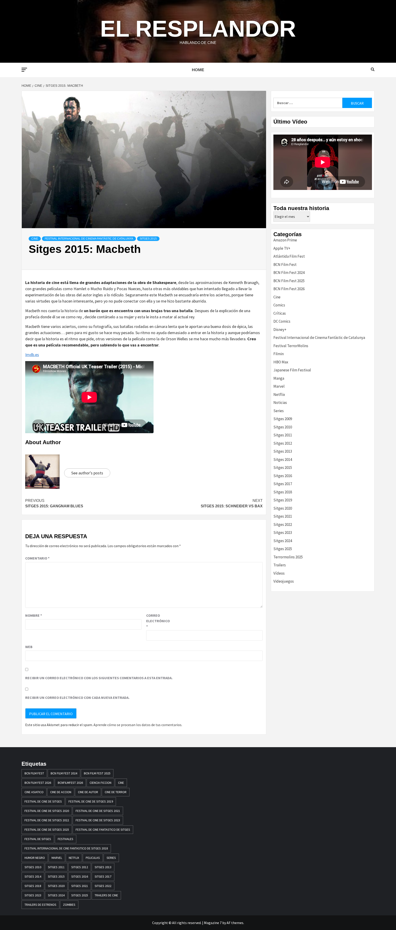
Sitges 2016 (282, 475)
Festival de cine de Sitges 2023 (98, 820)
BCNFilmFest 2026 (70, 783)
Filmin (278, 353)
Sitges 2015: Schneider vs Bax (232, 503)
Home (198, 70)
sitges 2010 (33, 867)
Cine (34, 238)
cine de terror (115, 792)
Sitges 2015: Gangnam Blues (54, 503)
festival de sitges (38, 839)
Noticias (280, 402)
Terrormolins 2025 (288, 557)
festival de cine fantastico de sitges (103, 829)
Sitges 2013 (282, 451)
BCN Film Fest (285, 264)
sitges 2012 (79, 867)
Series (278, 410)
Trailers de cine (106, 895)
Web (29, 646)
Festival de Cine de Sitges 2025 (47, 829)
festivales (65, 839)
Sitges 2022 (282, 524)
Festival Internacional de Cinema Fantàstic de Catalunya (89, 238)
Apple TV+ (281, 248)
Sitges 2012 (282, 443)
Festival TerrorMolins (290, 345)
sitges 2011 (56, 867)
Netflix (279, 394)
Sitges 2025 (282, 548)
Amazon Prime (285, 240)
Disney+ (279, 329)
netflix (74, 858)
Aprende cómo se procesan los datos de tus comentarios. (138, 724)
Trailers (279, 565)
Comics (279, 305)
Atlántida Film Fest (289, 256)
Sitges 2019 (282, 500)
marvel (57, 858)
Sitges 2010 (282, 427)
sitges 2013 (103, 867)
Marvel (279, 386)
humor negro (35, 858)
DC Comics (281, 321)
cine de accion (60, 792)
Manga (278, 378)
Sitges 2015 (148, 238)
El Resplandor (198, 28)
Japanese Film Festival (292, 370)
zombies (69, 905)
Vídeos (279, 573)
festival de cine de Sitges (43, 801)
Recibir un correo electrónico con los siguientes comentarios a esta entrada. (99, 678)
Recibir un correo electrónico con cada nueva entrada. (77, 697)
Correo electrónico (157, 621)
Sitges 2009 (282, 418)
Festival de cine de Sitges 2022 (47, 820)
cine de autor (88, 792)
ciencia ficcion (100, 783)
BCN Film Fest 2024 (289, 272)
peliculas (93, 858)
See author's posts (87, 473)
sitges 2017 (103, 876)
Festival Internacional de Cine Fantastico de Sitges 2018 (66, 848)
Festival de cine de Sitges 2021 (98, 811)
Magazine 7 (213, 922)
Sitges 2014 (282, 459)
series (111, 858)
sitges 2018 (33, 886)
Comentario (37, 558)
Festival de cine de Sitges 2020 (47, 811)
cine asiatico (34, 792)
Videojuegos (283, 581)
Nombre (33, 615)
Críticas (279, 313)
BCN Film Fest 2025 (289, 280)
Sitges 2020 (282, 508)
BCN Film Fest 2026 (289, 288)
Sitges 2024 (282, 540)
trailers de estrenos (40, 905)
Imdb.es (32, 354)
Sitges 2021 (282, 516)
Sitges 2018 (282, 492)
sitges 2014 (33, 876)
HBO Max (280, 362)
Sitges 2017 (282, 483)
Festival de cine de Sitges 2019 (91, 801)
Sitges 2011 (282, 435)
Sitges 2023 (282, 532)
